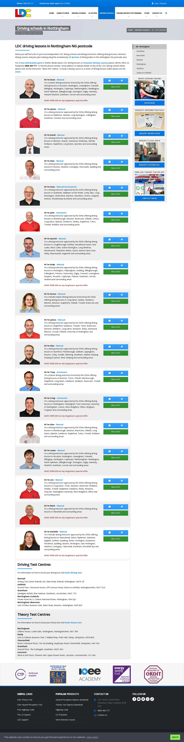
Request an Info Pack (149, 133)
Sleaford (140, 68)
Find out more (150, 198)
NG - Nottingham (142, 46)
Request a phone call (149, 165)
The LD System (24, 714)
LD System (92, 13)
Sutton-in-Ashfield (144, 73)
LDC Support (22, 719)
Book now (150, 103)
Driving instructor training (129, 13)
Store (146, 13)
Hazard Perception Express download (72, 699)
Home (51, 13)
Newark (140, 60)
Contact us (157, 13)
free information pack (31, 63)
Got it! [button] (175, 737)
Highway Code (62, 709)
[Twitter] (143, 699)
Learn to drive (63, 13)
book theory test (73, 622)
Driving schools (107, 13)
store (17, 71)
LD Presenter (61, 714)
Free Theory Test (24, 699)
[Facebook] (134, 699)
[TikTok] (152, 699)
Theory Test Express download (69, 704)
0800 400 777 (104, 710)
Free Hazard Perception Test (29, 704)
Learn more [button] (92, 737)
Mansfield (141, 55)
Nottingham (141, 64)
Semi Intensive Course (65, 719)
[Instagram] (148, 699)
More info (115, 87)
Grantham (141, 51)
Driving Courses (79, 13)
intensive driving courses (95, 63)
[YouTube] (139, 699)
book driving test (73, 572)
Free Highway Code (25, 709)
